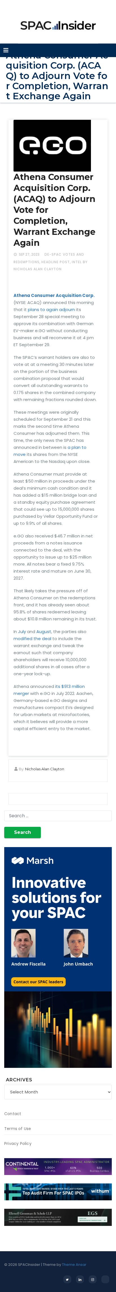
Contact (12, 1114)
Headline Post (55, 262)
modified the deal (32, 639)
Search (22, 832)
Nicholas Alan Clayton (44, 769)
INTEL (77, 262)
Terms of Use (17, 1128)
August (43, 631)
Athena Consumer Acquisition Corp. (54, 295)
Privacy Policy (18, 1143)
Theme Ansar (74, 1264)
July (22, 631)
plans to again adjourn (51, 309)
